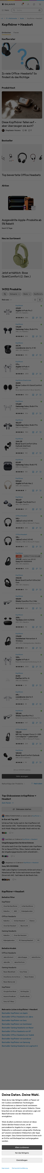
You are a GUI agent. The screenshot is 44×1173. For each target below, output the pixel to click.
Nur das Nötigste (22, 1153)
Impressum (5, 1168)
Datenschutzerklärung (20, 1168)
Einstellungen (21, 1160)
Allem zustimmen (22, 1147)
